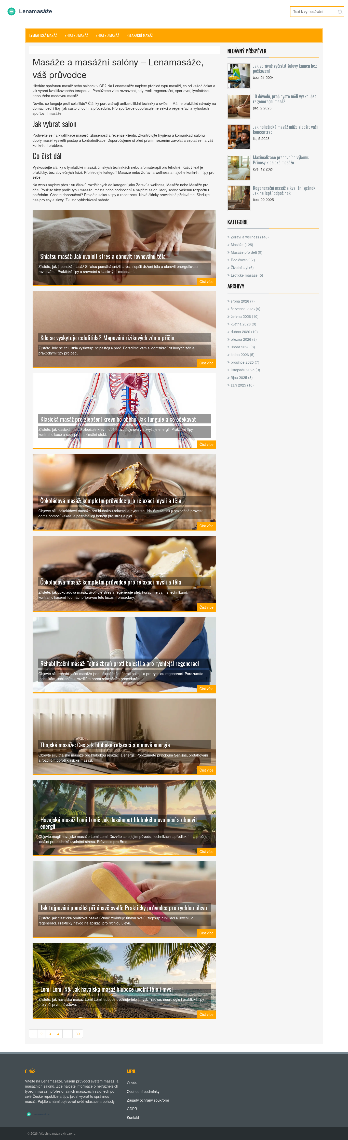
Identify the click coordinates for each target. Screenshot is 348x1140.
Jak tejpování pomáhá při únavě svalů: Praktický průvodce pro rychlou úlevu (123, 907)
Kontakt (133, 1117)
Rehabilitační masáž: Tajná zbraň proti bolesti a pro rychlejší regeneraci (119, 663)
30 (78, 1033)
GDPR (132, 1108)
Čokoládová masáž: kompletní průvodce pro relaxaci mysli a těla (110, 500)
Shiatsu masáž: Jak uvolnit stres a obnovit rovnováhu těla (103, 256)
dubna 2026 (244, 331)
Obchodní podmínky (143, 1091)
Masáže (242, 244)
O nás (132, 1082)
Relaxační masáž (140, 35)
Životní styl (242, 267)
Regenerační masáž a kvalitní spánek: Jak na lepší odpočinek (284, 190)
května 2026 (243, 323)
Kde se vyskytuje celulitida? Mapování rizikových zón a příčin (107, 337)
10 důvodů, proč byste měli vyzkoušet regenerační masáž (284, 99)
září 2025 (242, 385)
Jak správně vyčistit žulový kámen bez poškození (285, 68)
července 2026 (245, 308)
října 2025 (242, 377)
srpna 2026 (243, 301)
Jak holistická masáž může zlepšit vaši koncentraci (285, 129)
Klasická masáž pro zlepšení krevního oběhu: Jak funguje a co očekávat (118, 418)
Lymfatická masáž (43, 35)
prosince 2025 (245, 362)
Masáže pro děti (246, 252)
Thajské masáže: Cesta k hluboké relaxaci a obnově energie (105, 744)
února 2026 (243, 346)
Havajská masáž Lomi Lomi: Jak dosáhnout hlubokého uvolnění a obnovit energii (118, 823)
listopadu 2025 (245, 369)
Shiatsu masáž (76, 35)
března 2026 (244, 339)
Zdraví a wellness (250, 236)
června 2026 (245, 316)
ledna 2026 (243, 354)
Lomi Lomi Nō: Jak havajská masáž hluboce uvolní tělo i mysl (106, 988)
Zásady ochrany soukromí (148, 1100)
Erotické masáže (247, 275)
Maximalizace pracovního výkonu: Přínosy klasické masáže (281, 160)
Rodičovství (243, 259)
